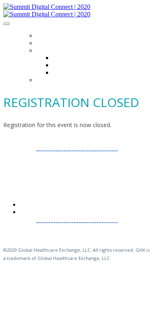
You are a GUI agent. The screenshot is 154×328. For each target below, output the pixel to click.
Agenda (46, 43)
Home (43, 35)
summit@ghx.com (85, 165)
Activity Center (73, 65)
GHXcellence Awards (81, 72)
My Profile (50, 80)
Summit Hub (52, 50)
